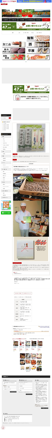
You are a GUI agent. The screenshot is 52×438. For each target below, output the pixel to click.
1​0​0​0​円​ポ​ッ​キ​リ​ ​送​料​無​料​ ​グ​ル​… (40, 347)
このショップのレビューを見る (44, 327)
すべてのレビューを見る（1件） (44, 326)
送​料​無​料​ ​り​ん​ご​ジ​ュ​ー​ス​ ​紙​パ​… (21, 347)
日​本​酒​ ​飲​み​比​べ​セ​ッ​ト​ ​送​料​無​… (34, 347)
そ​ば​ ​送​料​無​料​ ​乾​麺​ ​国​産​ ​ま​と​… (15, 347)
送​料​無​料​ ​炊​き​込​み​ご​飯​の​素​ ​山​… (27, 347)
